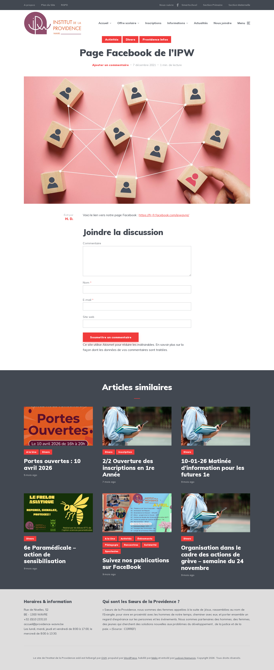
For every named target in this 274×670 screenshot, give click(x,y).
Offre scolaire (126, 23)
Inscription (125, 452)
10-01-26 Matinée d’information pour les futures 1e (212, 468)
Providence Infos (155, 39)
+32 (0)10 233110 (35, 619)
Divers (130, 39)
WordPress (130, 657)
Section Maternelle (239, 4)
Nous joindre (222, 23)
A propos (29, 4)
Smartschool (189, 4)
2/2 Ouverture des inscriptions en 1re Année (128, 468)
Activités (111, 39)
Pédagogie (111, 544)
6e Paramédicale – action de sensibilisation (50, 554)
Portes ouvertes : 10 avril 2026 (52, 464)
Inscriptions (153, 23)
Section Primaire (212, 4)
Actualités (201, 23)
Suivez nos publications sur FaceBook (135, 563)
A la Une (31, 452)
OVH (104, 657)
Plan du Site (48, 4)
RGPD (64, 4)
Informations (176, 23)
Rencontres (131, 544)
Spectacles (111, 551)
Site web (88, 317)
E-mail (88, 300)
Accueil (103, 23)
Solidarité (150, 544)
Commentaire (92, 243)
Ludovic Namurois (185, 657)
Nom (87, 282)
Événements (144, 538)
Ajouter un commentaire (110, 65)
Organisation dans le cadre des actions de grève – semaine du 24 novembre (212, 557)
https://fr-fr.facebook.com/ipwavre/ (164, 215)
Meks (154, 657)
